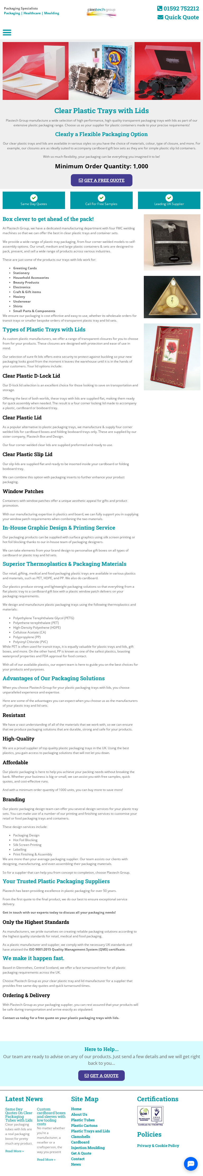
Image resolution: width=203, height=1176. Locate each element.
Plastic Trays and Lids (90, 1130)
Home (76, 1108)
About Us (79, 1114)
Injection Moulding (88, 1147)
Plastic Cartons (84, 1125)
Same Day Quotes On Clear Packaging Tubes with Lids (19, 1114)
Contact (78, 1158)
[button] (7, 32)
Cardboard (80, 1142)
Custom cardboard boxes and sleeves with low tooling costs (51, 1116)
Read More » (14, 1151)
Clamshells (80, 1136)
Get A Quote (81, 1153)
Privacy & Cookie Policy (158, 1145)
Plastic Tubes (83, 1119)
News (76, 1164)
